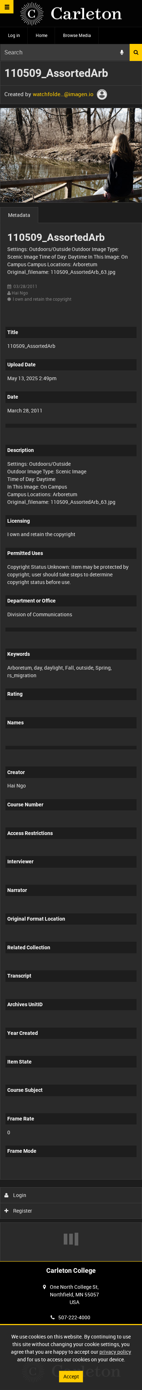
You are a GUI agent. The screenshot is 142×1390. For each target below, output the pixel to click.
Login (19, 1195)
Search (136, 52)
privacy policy (115, 1351)
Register (22, 1210)
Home (41, 35)
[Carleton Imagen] (71, 13)
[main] (71, 661)
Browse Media (77, 35)
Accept (71, 1376)
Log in (14, 35)
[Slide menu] (6, 6)
